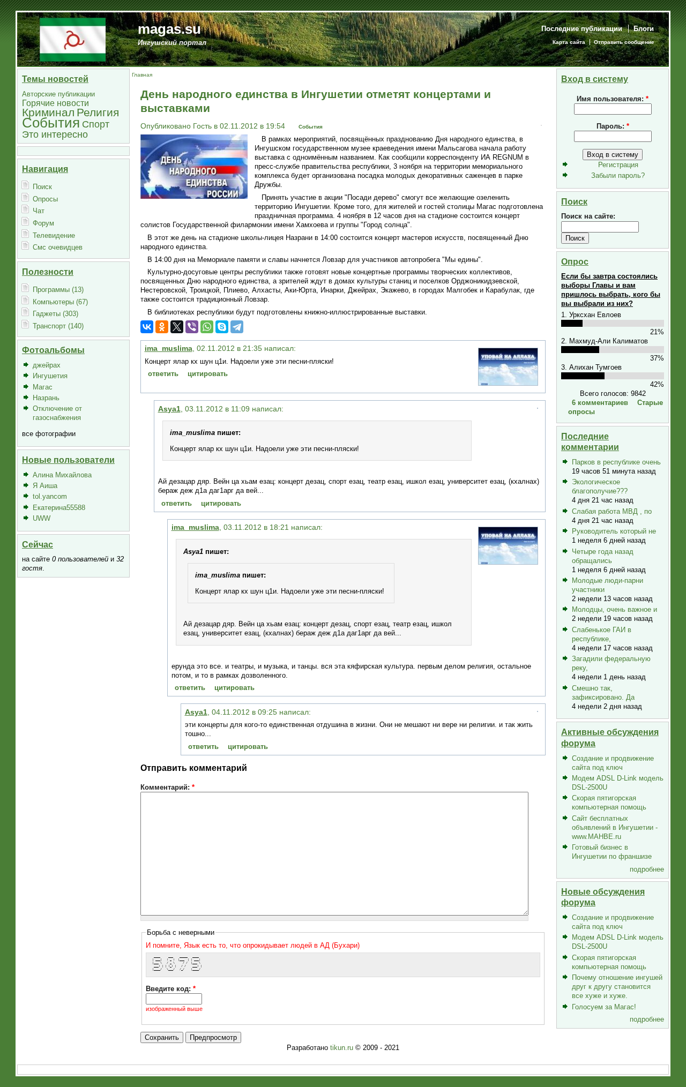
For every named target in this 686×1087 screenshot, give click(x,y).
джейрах (47, 365)
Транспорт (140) (58, 326)
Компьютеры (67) (60, 302)
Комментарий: (167, 787)
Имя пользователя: (612, 99)
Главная (142, 75)
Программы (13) (58, 290)
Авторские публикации (58, 94)
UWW (41, 518)
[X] (176, 326)
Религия (98, 112)
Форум (43, 223)
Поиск (42, 187)
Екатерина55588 (59, 508)
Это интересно (55, 134)
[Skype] (221, 326)
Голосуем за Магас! (604, 1007)
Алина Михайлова (62, 475)
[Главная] (73, 39)
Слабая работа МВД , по (612, 511)
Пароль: (612, 126)
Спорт (95, 124)
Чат (38, 211)
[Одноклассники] (161, 326)
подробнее (647, 869)
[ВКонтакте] (146, 326)
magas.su (169, 29)
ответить (163, 374)
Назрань (46, 398)
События (51, 123)
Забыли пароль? (618, 175)
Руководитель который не (614, 531)
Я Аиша (45, 486)
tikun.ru (341, 1048)
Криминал (48, 112)
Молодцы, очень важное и (614, 609)
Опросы (45, 199)
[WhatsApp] (206, 326)
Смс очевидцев (58, 247)
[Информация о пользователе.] (508, 383)
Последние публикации (581, 29)
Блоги (643, 29)
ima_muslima (168, 348)
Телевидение (54, 235)
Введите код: (171, 989)
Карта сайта (569, 42)
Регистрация (618, 165)
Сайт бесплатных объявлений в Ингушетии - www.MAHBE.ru (615, 827)
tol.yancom (50, 496)
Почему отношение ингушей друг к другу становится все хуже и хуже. (617, 986)
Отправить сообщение (624, 42)
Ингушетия (50, 376)
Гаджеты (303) (55, 314)
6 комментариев (600, 403)
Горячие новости (55, 103)
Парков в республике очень (616, 462)
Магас (43, 387)
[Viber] (191, 326)
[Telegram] (236, 326)
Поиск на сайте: (588, 216)
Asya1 (169, 408)
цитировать (208, 374)
